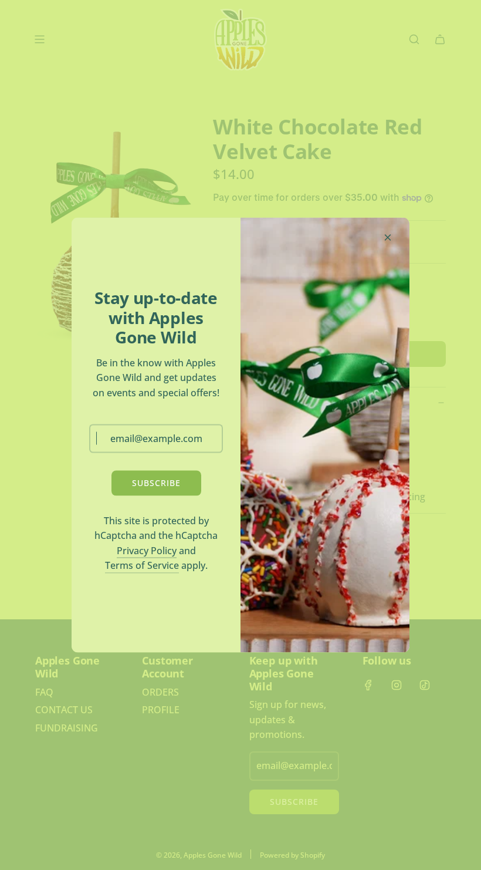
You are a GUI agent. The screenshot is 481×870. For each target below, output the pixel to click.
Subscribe (156, 482)
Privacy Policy (147, 550)
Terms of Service (142, 565)
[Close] (388, 238)
